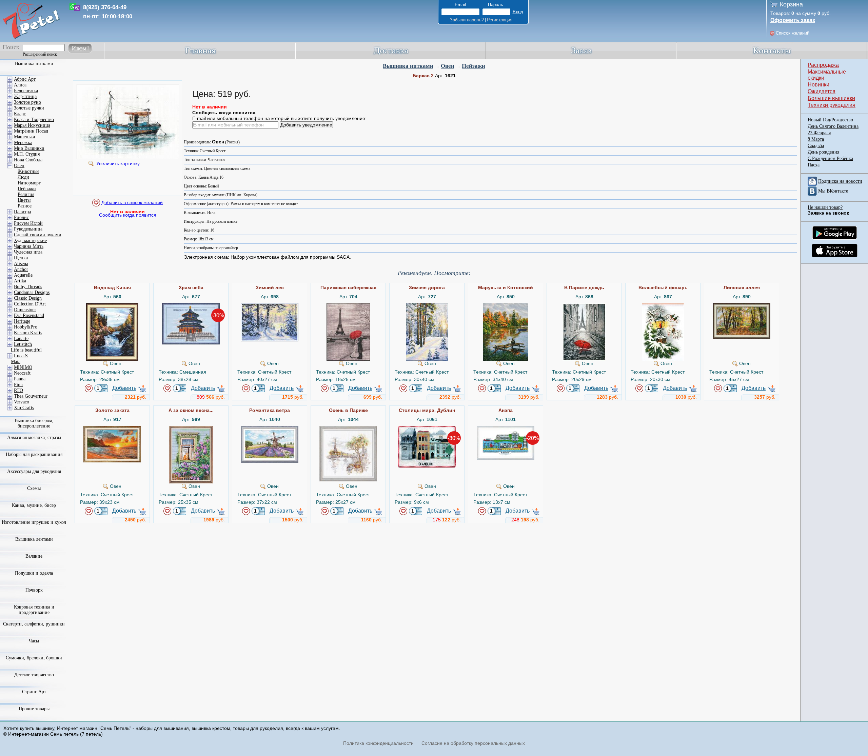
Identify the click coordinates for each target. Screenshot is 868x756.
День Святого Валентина (833, 126)
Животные (28, 171)
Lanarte (21, 338)
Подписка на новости (840, 181)
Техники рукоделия (831, 105)
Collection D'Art (30, 303)
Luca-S (21, 355)
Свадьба (816, 145)
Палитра (22, 211)
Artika (20, 280)
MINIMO (23, 367)
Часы (34, 640)
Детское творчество (34, 674)
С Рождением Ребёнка (830, 158)
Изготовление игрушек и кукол (34, 522)
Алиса (20, 84)
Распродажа (823, 65)
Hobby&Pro (25, 327)
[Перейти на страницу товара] (112, 306)
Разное (25, 205)
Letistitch (23, 344)
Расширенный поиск (40, 54)
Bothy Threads (28, 286)
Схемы (34, 488)
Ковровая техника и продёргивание (34, 609)
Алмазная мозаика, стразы (34, 437)
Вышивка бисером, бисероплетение (34, 423)
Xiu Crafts (24, 407)
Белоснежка (26, 90)
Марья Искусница (32, 125)
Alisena (21, 263)
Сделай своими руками (37, 234)
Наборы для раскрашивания (34, 454)
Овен (447, 66)
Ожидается (821, 91)
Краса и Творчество (34, 119)
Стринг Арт (34, 691)
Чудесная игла (28, 252)
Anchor (21, 269)
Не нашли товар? (825, 207)
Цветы (24, 200)
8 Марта (816, 139)
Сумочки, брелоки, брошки (34, 657)
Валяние (33, 556)
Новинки (818, 84)
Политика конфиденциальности (378, 743)
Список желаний (792, 33)
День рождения (823, 152)
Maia (15, 361)
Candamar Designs (32, 292)
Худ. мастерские (30, 240)
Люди (23, 177)
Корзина (791, 4)
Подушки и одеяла (34, 573)
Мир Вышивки (29, 148)
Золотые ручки (29, 108)
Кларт (20, 113)
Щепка (21, 257)
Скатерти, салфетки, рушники (34, 623)
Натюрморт (29, 182)
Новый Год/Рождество (830, 119)
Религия (26, 194)
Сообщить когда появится (127, 215)
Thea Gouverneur (30, 396)
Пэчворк (34, 590)
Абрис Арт (25, 79)
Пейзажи (473, 66)
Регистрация (499, 19)
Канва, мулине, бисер (34, 505)
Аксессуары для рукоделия (34, 471)
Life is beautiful (26, 350)
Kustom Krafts (28, 332)
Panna (19, 378)
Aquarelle (23, 275)
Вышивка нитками (408, 66)
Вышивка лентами (34, 539)
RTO (18, 390)
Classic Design (28, 298)
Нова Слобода (28, 159)
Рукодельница (28, 229)
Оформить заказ (792, 20)
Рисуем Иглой (28, 223)
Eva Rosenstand (29, 315)
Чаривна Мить (28, 246)
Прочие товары (34, 708)
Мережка (23, 142)
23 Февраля (819, 132)
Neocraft (22, 373)
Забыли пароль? (467, 19)
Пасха (814, 164)
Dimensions (25, 309)
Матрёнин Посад (31, 131)
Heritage (22, 321)
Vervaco (21, 401)
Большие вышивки (831, 98)
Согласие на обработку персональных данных (473, 743)
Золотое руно (27, 102)
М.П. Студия (27, 154)
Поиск (11, 47)
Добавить (124, 388)
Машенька (24, 136)
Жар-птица (25, 96)
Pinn (18, 384)
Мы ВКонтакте (833, 191)
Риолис (21, 217)
